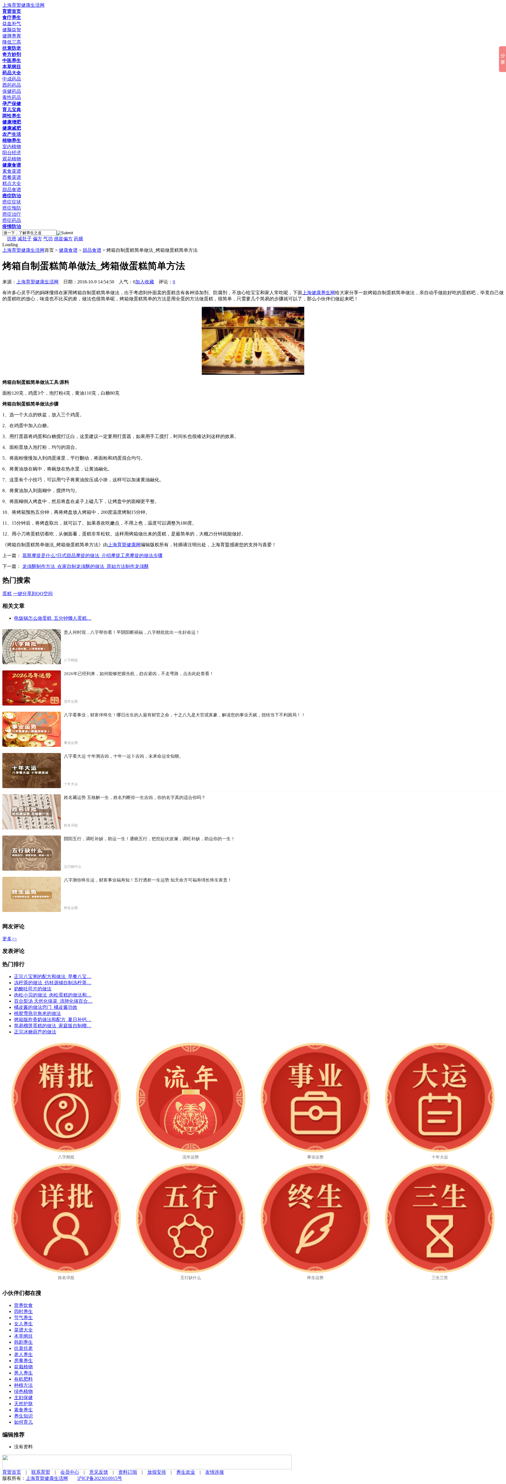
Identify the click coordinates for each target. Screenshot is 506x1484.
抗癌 (11, 238)
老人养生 (23, 1354)
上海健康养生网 (318, 292)
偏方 (37, 238)
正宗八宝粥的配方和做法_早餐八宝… (52, 976)
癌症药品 (11, 220)
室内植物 (11, 146)
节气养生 (23, 1317)
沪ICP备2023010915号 (99, 1478)
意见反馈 (98, 1472)
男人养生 (23, 1372)
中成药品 (11, 78)
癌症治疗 (11, 214)
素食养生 (23, 1409)
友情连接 (214, 1472)
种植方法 (23, 1385)
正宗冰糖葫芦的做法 (35, 1031)
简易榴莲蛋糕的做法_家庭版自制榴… (52, 1025)
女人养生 (23, 1323)
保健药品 (11, 91)
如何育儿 (23, 1422)
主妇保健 (23, 1397)
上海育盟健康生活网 (23, 250)
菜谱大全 (23, 1329)
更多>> (9, 938)
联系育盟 (40, 1472)
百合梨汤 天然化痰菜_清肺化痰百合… (53, 1001)
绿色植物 (23, 1391)
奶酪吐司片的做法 (33, 988)
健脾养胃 (11, 35)
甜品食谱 (11, 189)
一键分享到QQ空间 (33, 593)
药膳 (78, 238)
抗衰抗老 (23, 1348)
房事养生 (23, 1360)
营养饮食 (23, 1305)
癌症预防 (11, 208)
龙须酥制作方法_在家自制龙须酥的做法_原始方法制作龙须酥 (85, 566)
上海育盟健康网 (124, 544)
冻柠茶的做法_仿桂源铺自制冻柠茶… (52, 982)
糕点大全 (11, 183)
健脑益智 (11, 29)
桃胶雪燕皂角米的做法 (37, 1013)
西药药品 (11, 85)
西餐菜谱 (11, 177)
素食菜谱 (11, 171)
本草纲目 (23, 1336)
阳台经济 (11, 152)
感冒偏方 (63, 238)
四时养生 (23, 1311)
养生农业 (185, 1472)
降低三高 (11, 42)
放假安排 (156, 1472)
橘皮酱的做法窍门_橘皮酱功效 (45, 1007)
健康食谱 (68, 250)
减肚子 (25, 238)
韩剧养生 (23, 1342)
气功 (48, 238)
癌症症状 (11, 201)
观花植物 (11, 158)
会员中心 (69, 1472)
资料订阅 (127, 1472)
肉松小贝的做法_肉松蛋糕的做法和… (52, 994)
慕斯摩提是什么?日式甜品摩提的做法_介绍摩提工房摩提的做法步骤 (92, 555)
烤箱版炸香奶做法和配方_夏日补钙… (52, 1019)
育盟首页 (11, 1472)
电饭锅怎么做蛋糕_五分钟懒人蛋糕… (52, 618)
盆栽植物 (23, 1366)
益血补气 (11, 23)
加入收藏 (144, 281)
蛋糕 (7, 593)
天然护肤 (23, 1403)
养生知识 (23, 1415)
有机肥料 (23, 1379)
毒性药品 (11, 97)
